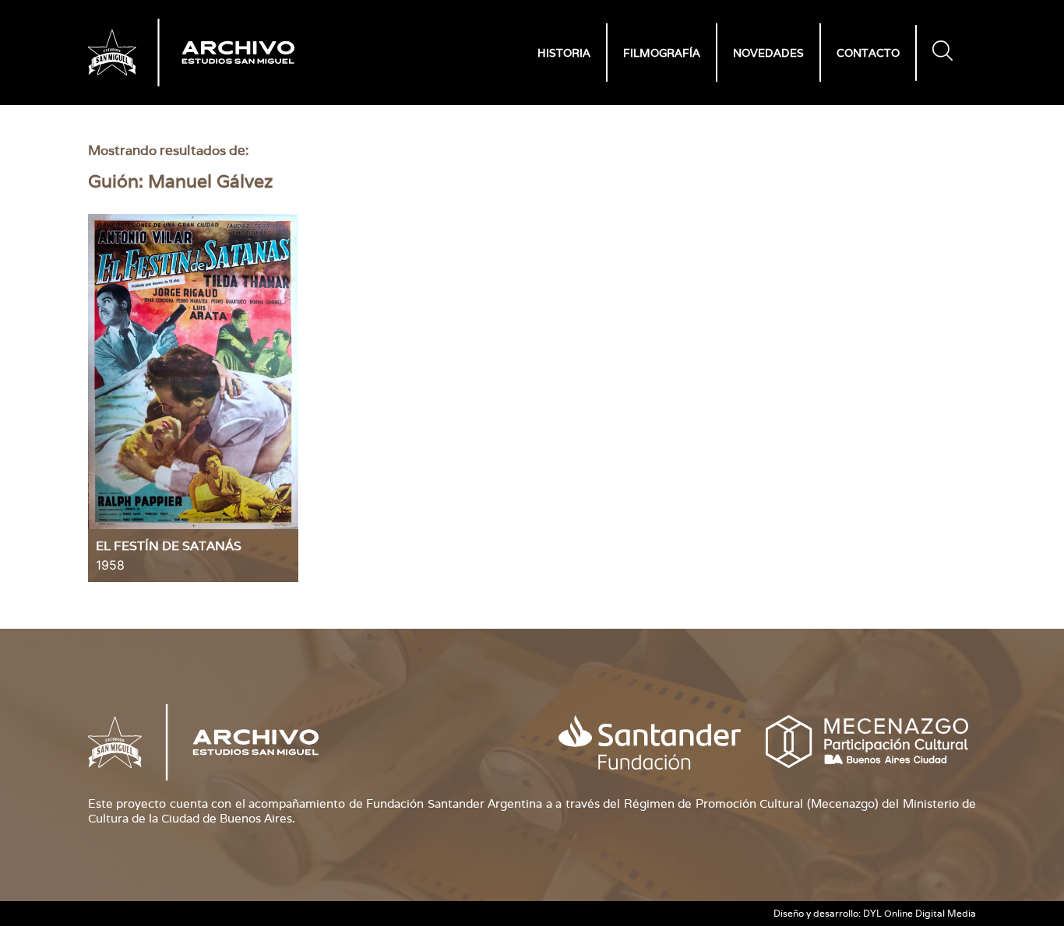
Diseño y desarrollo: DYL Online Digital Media (874, 913)
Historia (563, 53)
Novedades (768, 53)
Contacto (868, 53)
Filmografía (661, 53)
